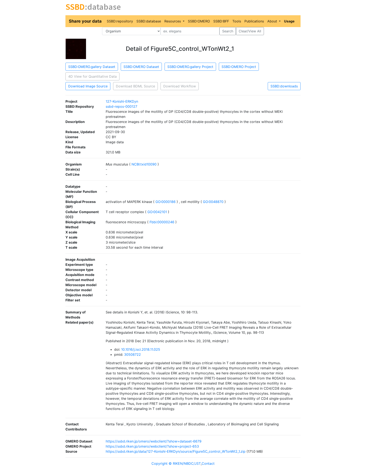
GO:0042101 (157, 212)
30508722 (132, 354)
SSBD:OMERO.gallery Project (190, 67)
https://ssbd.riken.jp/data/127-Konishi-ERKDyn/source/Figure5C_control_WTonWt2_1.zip (175, 451)
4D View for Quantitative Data (92, 76)
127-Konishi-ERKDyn (122, 101)
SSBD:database (148, 21)
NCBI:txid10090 (144, 164)
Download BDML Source (135, 86)
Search (227, 31)
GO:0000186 (165, 202)
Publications (254, 21)
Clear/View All (250, 31)
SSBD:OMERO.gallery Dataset (91, 67)
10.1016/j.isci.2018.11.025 (140, 349)
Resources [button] (173, 21)
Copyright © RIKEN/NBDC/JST (176, 463)
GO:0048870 (213, 202)
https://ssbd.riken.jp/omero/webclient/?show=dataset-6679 (153, 441)
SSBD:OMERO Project (239, 67)
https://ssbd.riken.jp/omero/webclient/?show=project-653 (152, 446)
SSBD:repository (120, 21)
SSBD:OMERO (199, 21)
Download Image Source (88, 86)
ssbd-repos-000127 (121, 106)
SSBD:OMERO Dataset (141, 67)
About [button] (272, 21)
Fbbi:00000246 (161, 222)
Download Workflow (179, 86)
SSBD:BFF (221, 21)
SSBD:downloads (284, 86)
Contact (208, 463)
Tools (236, 21)
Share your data (85, 21)
